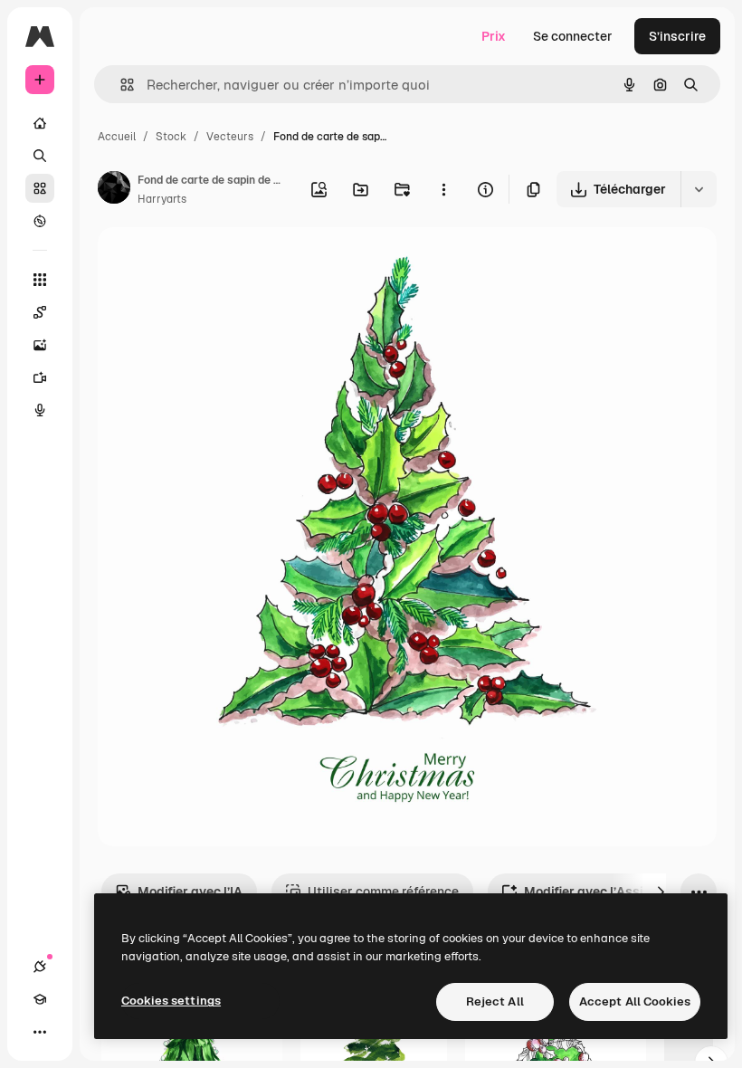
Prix (493, 36)
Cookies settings (171, 1000)
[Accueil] (39, 123)
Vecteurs (229, 136)
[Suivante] (660, 891)
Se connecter (573, 36)
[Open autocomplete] (120, 84)
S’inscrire (677, 36)
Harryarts (162, 199)
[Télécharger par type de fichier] (698, 189)
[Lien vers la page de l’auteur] (114, 190)
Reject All (495, 1001)
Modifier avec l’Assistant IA (607, 891)
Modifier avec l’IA (190, 891)
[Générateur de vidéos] (39, 377)
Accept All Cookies (634, 1001)
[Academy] (39, 999)
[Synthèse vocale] (39, 410)
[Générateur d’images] (39, 344)
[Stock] (39, 188)
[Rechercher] (39, 155)
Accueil (117, 136)
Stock (171, 136)
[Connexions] (39, 966)
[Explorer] (39, 220)
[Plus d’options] (443, 189)
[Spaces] (39, 312)
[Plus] (39, 1031)
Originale (217, 262)
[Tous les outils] (39, 279)
